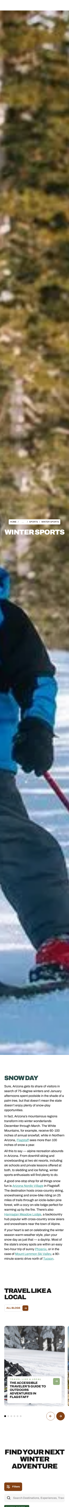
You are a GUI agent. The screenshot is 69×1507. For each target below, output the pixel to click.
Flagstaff (23, 1140)
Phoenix (41, 1249)
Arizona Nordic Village (27, 1186)
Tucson (48, 1258)
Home (13, 522)
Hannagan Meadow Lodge (22, 1214)
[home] (20, 6)
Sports (33, 522)
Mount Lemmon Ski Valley (33, 1254)
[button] (61, 5)
